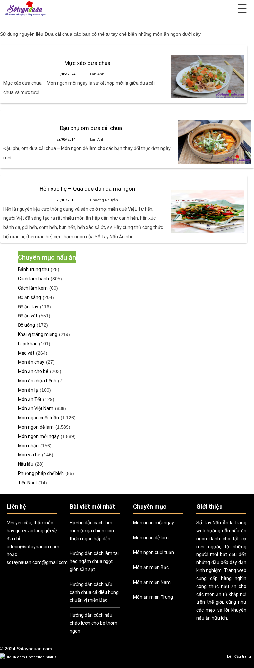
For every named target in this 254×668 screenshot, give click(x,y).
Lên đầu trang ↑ (240, 656)
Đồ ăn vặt (27, 315)
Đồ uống (26, 325)
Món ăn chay (31, 362)
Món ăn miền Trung (153, 597)
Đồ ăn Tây (28, 306)
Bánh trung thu (33, 269)
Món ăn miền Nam (152, 582)
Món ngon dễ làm (36, 427)
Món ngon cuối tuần (38, 417)
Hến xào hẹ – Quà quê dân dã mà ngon (87, 188)
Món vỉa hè (29, 454)
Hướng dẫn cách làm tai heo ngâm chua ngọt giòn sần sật (94, 561)
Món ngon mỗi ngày (38, 436)
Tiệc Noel (27, 482)
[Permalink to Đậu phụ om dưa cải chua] (214, 142)
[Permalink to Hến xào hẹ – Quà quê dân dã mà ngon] (207, 211)
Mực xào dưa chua (87, 63)
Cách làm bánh (33, 278)
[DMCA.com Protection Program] (28, 657)
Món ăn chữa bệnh (37, 380)
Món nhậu (28, 445)
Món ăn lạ (28, 390)
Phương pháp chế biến (41, 473)
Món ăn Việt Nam (35, 408)
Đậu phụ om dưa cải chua (91, 128)
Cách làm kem (33, 288)
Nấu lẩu (25, 464)
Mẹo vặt (26, 353)
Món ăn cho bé (33, 371)
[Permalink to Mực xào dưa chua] (207, 76)
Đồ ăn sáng (29, 297)
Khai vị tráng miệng (37, 334)
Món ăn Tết (29, 399)
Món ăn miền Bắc (151, 567)
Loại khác (27, 343)
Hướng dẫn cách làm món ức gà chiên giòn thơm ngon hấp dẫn (92, 530)
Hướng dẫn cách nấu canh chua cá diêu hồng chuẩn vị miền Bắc (94, 592)
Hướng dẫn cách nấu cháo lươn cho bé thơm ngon (93, 623)
